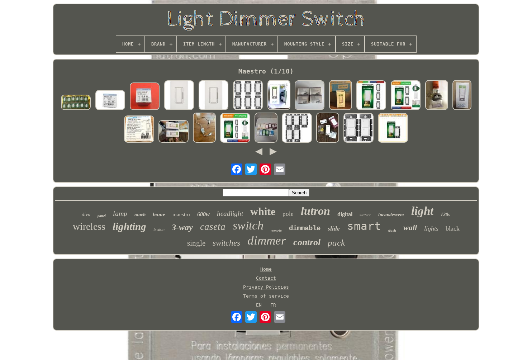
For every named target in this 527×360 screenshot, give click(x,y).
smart (364, 225)
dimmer (266, 240)
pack (336, 242)
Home (266, 269)
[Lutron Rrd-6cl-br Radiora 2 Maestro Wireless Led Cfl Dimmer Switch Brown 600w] (110, 100)
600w (203, 214)
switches (226, 242)
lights (431, 228)
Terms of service (266, 296)
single (196, 243)
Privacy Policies (266, 287)
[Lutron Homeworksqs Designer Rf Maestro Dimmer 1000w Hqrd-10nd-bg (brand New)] (436, 95)
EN (259, 305)
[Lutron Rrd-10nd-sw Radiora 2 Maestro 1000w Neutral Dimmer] (145, 97)
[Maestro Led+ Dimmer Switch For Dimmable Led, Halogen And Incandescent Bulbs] (371, 96)
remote (276, 230)
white (262, 211)
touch (140, 214)
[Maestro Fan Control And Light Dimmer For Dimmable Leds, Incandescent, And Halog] (358, 128)
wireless (89, 226)
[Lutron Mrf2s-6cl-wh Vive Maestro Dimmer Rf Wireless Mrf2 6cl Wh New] (139, 130)
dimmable (305, 228)
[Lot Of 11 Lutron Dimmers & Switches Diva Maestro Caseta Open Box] (266, 128)
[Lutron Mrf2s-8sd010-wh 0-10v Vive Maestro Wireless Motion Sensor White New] (340, 95)
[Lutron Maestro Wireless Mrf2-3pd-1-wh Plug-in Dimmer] (204, 128)
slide (334, 228)
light (422, 210)
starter (365, 214)
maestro (181, 214)
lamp (120, 213)
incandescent (391, 214)
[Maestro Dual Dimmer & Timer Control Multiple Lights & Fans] (393, 128)
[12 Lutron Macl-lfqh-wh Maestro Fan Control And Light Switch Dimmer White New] (76, 103)
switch (248, 225)
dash (392, 230)
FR (273, 305)
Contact (266, 278)
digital (344, 214)
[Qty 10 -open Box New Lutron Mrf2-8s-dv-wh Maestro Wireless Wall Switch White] (327, 128)
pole (288, 213)
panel (102, 216)
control (307, 242)
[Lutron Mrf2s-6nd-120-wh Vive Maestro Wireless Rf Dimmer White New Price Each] (279, 95)
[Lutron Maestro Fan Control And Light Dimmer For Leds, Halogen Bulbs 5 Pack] (297, 128)
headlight (230, 213)
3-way (182, 227)
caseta (212, 226)
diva (86, 214)
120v (445, 214)
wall (410, 227)
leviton (159, 229)
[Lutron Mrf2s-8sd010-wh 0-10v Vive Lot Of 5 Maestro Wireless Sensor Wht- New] (462, 95)
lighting (129, 226)
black (453, 228)
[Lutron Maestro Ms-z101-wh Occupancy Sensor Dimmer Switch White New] (310, 96)
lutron (315, 210)
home (159, 214)
